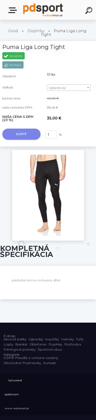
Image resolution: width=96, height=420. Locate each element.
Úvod (13, 31)
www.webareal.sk (17, 408)
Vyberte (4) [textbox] (57, 88)
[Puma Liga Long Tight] (48, 152)
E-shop (13, 10)
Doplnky (35, 31)
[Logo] (43, 10)
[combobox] (69, 87)
